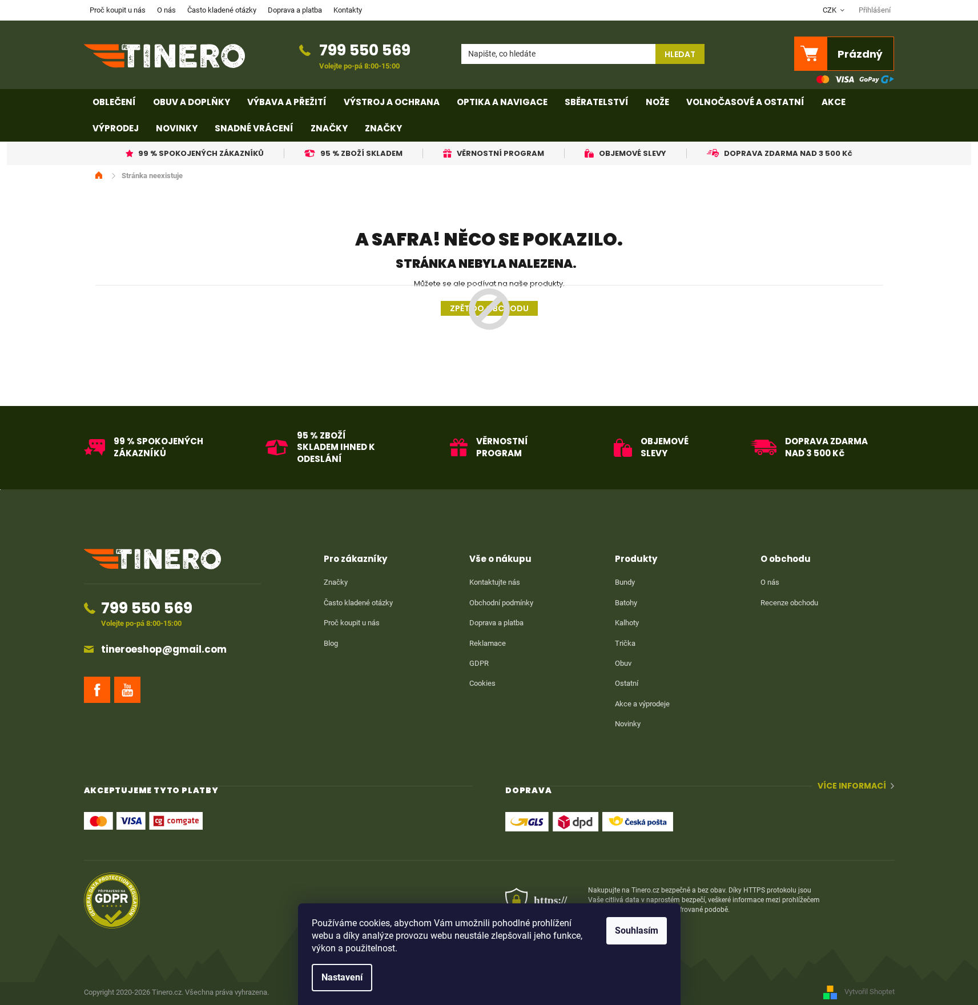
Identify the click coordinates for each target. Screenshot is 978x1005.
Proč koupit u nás (118, 10)
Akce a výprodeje (642, 704)
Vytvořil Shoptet (869, 991)
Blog (331, 643)
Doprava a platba (295, 10)
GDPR (479, 663)
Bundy (625, 582)
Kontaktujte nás (494, 582)
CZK (830, 10)
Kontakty (347, 10)
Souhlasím (636, 930)
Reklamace (487, 643)
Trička (625, 643)
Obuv (623, 663)
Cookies (482, 683)
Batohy (626, 602)
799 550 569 (364, 50)
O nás (166, 10)
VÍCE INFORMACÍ (852, 786)
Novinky (628, 723)
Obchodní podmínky (501, 602)
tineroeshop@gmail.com (164, 649)
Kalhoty (627, 622)
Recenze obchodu (789, 602)
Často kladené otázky (221, 10)
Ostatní (626, 683)
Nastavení (342, 977)
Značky (336, 582)
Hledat (680, 54)
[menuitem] (114, 102)
